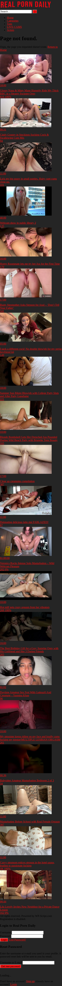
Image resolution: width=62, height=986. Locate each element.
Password (5, 936)
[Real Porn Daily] (26, 8)
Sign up (30, 981)
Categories (12, 20)
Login (4, 940)
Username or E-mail (11, 962)
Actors (10, 30)
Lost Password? (17, 939)
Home (10, 17)
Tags (9, 23)
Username (5, 932)
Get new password (10, 966)
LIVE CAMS (14, 26)
